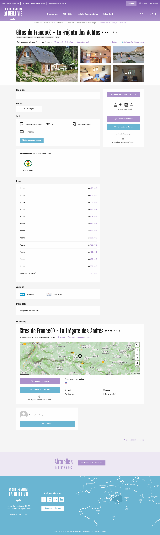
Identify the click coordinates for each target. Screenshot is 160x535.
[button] (156, 14)
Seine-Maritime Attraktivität (10, 3)
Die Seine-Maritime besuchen (57, 3)
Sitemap (103, 531)
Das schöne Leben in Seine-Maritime (33, 3)
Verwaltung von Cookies (90, 531)
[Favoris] (151, 14)
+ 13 (128, 73)
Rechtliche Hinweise (74, 531)
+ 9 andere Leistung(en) (123, 109)
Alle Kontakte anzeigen (123, 134)
